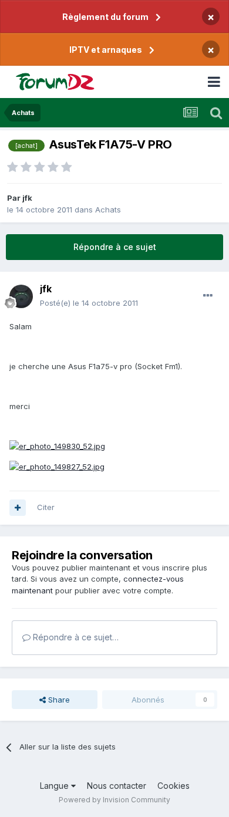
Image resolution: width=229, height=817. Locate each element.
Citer (46, 507)
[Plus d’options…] (208, 296)
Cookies (173, 786)
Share (58, 699)
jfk (27, 197)
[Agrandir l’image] (57, 445)
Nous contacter (116, 786)
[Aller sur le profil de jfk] (21, 296)
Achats (108, 209)
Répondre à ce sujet (114, 247)
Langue (55, 786)
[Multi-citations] (17, 507)
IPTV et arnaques (105, 50)
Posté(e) (89, 303)
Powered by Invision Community (114, 799)
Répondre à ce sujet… (75, 637)
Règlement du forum (105, 17)
